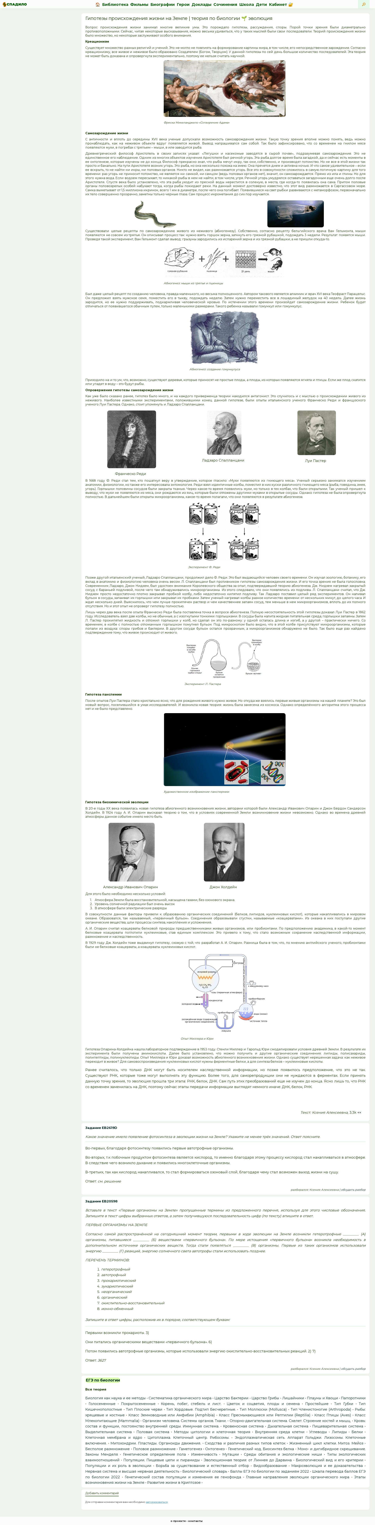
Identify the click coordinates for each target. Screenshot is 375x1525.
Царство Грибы (265, 1398)
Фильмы (139, 4)
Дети (261, 4)
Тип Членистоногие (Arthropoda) (321, 1409)
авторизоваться (157, 1501)
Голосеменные (102, 1404)
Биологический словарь (204, 1471)
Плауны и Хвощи (322, 1398)
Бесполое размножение (107, 1449)
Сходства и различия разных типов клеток (245, 1443)
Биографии (162, 4)
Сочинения (225, 4)
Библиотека (115, 4)
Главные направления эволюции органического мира (297, 1477)
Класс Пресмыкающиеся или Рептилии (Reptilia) (265, 1415)
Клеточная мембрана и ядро (113, 1437)
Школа (246, 4)
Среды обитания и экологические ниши (283, 1454)
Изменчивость (204, 1454)
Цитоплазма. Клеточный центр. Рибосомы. (188, 1437)
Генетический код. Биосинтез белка (261, 1449)
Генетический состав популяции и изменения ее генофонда (183, 1477)
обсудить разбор (353, 1189)
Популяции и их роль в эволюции (118, 1466)
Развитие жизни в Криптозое (174, 1482)
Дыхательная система (288, 1426)
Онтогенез (215, 1449)
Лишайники (293, 1398)
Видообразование (270, 1466)
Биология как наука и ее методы (115, 1398)
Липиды (339, 1432)
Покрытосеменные (138, 1404)
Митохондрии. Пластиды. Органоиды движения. (156, 1443)
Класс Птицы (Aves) (332, 1415)
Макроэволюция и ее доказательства (327, 1466)
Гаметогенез (190, 1449)
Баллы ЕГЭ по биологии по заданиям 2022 (269, 1471)
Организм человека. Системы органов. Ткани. (184, 1421)
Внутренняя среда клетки (279, 1432)
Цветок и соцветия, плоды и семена (263, 1404)
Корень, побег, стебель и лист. (191, 1404)
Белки (357, 1432)
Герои (183, 4)
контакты (195, 1520)
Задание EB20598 (101, 1201)
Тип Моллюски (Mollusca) (263, 1409)
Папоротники (353, 1398)
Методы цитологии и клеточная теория (212, 1432)
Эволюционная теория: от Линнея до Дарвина (248, 1460)
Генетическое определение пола (154, 1454)
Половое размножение (154, 1449)
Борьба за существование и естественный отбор (202, 1466)
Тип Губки (343, 1404)
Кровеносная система (243, 1426)
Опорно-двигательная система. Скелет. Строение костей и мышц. (290, 1421)
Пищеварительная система (337, 1426)
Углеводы (318, 1432)
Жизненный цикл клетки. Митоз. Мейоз (326, 1443)
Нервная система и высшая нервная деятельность (132, 1471)
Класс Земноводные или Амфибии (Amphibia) (172, 1415)
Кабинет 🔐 (281, 4)
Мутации (230, 1454)
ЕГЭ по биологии (103, 1380)
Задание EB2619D (101, 1128)
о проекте (178, 1520)
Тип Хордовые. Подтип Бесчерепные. (201, 1409)
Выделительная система (108, 1432)
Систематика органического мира (180, 1398)
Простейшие (317, 1404)
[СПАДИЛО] (15, 4)
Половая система (153, 1432)
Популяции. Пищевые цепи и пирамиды (161, 1460)
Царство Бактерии (231, 1398)
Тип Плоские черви (144, 1409)
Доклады (202, 4)
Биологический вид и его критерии (329, 1460)
